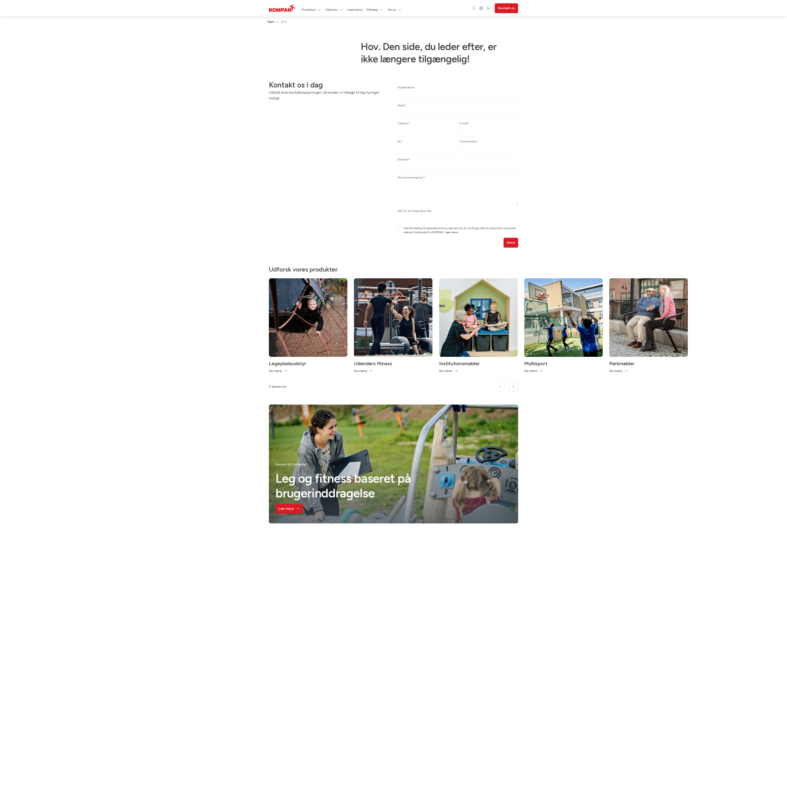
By (400, 141)
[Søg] (474, 8)
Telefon (404, 123)
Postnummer (468, 141)
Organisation (406, 87)
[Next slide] (513, 386)
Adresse (404, 159)
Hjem (270, 22)
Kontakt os (506, 8)
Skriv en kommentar (411, 177)
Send (511, 242)
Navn (402, 105)
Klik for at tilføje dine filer (415, 211)
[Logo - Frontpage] (282, 8)
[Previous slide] (500, 386)
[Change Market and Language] (481, 8)
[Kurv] (488, 8)
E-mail (464, 123)
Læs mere (451, 232)
